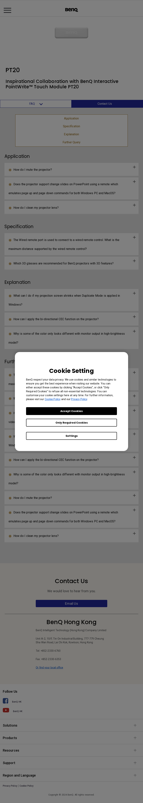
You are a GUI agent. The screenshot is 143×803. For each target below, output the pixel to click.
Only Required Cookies (71, 423)
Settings (72, 436)
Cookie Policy (53, 399)
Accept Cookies (71, 411)
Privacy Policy (79, 399)
